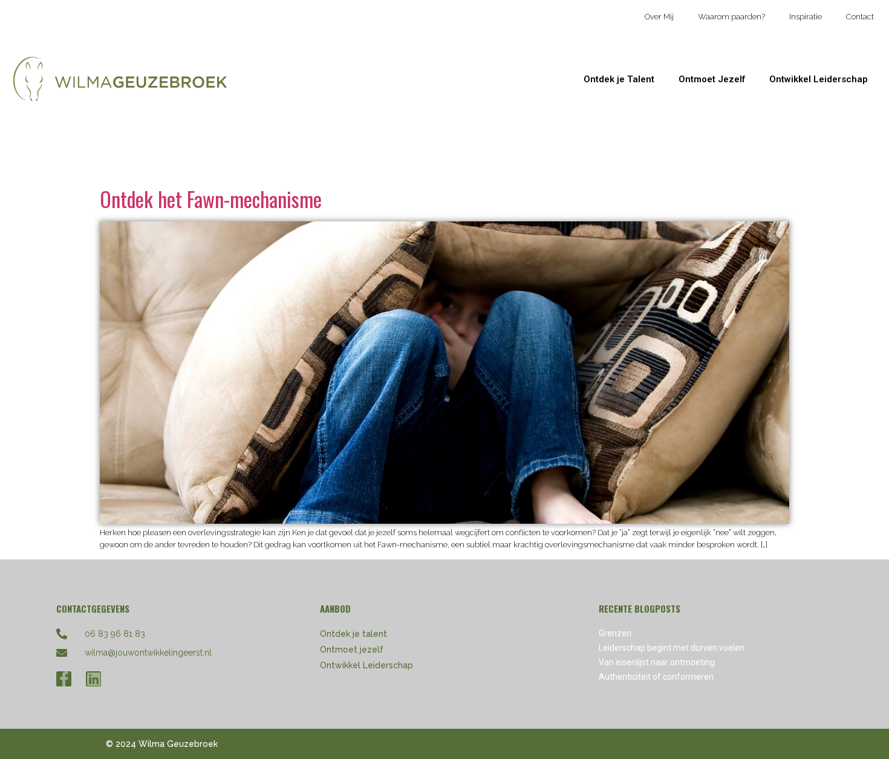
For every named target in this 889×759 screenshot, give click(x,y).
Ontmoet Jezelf (712, 79)
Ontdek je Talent (619, 79)
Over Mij (659, 16)
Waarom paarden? (731, 16)
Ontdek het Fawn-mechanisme (211, 198)
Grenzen (615, 633)
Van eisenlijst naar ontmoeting (657, 662)
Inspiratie (805, 16)
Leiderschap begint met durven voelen (671, 648)
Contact (860, 16)
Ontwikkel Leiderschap (818, 79)
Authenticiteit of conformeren (656, 677)
